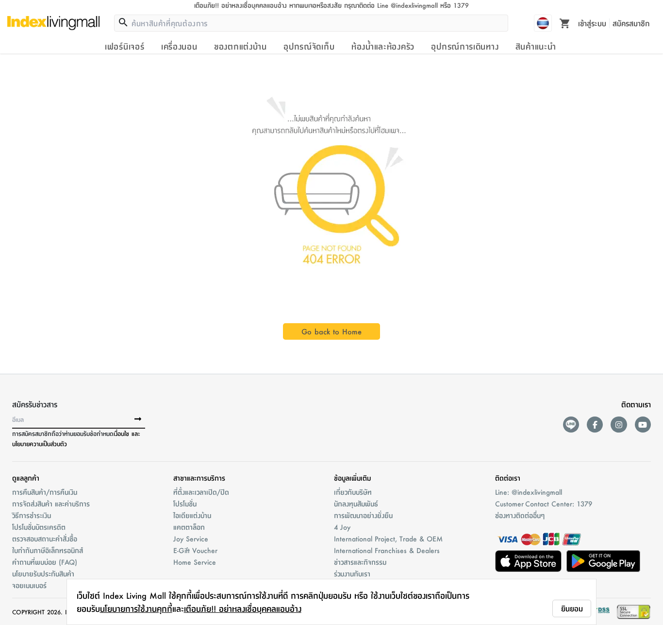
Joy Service (190, 538)
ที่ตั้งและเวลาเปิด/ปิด (201, 491)
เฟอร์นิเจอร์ (124, 46)
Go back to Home (331, 331)
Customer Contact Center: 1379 (543, 503)
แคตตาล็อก (189, 526)
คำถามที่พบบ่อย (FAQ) (44, 561)
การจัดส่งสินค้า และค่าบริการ (51, 503)
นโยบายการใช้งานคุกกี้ (136, 608)
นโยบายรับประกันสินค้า (43, 573)
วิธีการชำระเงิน (31, 515)
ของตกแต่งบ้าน (240, 46)
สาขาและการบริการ (199, 477)
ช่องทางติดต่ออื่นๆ (520, 515)
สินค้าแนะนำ (535, 46)
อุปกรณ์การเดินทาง (464, 46)
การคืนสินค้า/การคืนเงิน (44, 491)
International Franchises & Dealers (387, 550)
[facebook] (595, 425)
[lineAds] (571, 425)
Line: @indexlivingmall (528, 491)
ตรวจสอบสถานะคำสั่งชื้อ (44, 538)
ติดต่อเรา (507, 477)
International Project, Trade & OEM (388, 538)
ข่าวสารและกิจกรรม (360, 561)
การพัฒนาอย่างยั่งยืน (363, 515)
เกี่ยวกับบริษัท (353, 491)
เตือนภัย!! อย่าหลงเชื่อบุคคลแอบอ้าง (242, 608)
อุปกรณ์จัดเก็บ (308, 46)
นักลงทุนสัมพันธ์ (356, 503)
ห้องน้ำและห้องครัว (382, 46)
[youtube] (643, 425)
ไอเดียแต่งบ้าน (192, 515)
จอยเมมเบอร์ (29, 585)
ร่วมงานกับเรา (352, 573)
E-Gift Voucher (195, 550)
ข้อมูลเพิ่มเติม (352, 477)
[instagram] (619, 425)
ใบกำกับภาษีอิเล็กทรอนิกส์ (47, 550)
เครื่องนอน (179, 46)
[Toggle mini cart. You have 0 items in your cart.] (565, 23)
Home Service (194, 561)
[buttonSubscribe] (138, 419)
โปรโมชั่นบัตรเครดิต (39, 526)
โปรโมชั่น (185, 503)
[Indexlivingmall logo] (53, 23)
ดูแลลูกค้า (25, 477)
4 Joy (342, 526)
